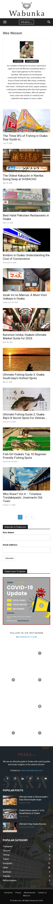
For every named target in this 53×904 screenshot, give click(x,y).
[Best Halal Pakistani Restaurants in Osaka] (26, 200)
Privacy (18, 893)
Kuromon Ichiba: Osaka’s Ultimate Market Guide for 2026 (24, 336)
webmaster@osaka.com (32, 770)
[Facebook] (7, 778)
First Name (8, 532)
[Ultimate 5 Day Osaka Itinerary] (10, 827)
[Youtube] (45, 778)
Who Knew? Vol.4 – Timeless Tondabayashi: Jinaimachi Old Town (22, 497)
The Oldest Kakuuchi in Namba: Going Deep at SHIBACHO (23, 177)
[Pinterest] (30, 778)
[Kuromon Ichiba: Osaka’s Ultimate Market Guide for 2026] (26, 319)
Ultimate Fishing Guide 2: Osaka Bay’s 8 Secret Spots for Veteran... (25, 416)
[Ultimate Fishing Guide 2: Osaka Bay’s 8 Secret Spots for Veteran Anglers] (26, 399)
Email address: (10, 544)
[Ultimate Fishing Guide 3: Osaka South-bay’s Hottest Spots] (26, 359)
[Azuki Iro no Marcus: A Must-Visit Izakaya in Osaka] (26, 279)
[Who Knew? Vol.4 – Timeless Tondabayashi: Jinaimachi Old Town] (26, 478)
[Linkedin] (23, 778)
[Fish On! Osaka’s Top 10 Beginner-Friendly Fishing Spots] (26, 439)
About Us (26, 896)
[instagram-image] (13, 653)
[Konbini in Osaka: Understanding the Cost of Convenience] (26, 240)
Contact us (42, 893)
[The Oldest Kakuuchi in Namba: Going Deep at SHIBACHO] (26, 160)
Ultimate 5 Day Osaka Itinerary (32, 824)
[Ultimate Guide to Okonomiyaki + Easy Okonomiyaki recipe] (10, 800)
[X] (38, 778)
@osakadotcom (26, 636)
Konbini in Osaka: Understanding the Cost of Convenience (26, 257)
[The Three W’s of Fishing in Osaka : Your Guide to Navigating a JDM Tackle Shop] (26, 120)
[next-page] (31, 517)
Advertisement (29, 893)
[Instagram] (15, 778)
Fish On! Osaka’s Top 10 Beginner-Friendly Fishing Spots (25, 455)
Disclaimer (8, 893)
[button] (4, 22)
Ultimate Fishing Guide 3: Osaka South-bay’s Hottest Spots (23, 376)
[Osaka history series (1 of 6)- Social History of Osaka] (10, 814)
